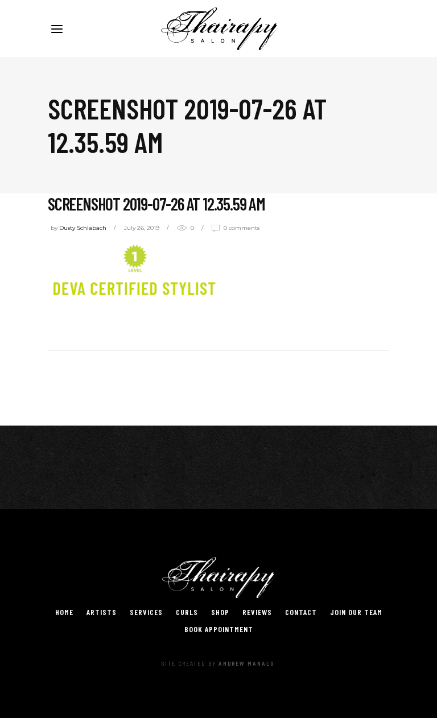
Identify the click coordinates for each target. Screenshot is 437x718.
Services (146, 612)
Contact (301, 612)
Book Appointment (218, 629)
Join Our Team (356, 612)
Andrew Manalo (246, 663)
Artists (101, 612)
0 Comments (241, 228)
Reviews (257, 612)
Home (64, 612)
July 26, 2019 (141, 228)
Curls (187, 612)
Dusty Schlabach (82, 228)
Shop (220, 612)
